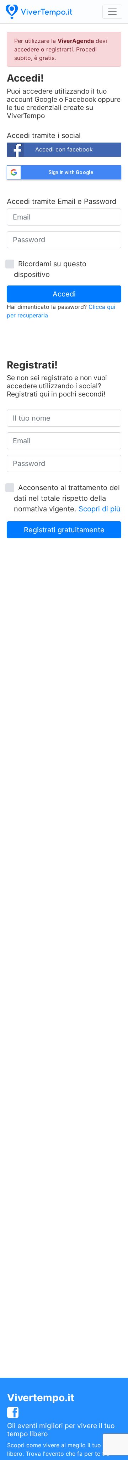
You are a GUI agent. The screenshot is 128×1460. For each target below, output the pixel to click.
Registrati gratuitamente (64, 530)
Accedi (64, 294)
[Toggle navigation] (112, 12)
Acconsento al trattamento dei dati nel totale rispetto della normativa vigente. (67, 498)
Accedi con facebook (64, 149)
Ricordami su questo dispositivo (50, 269)
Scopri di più (100, 509)
